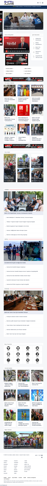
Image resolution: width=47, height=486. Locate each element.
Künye (9, 477)
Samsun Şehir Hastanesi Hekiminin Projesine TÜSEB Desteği (27, 6)
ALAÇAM (5, 473)
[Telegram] (41, 457)
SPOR (5, 471)
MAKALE (15, 469)
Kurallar (20, 477)
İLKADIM (15, 466)
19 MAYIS (16, 460)
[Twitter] (36, 455)
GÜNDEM (5, 460)
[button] (16, 451)
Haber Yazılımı (26, 454)
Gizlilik (24, 477)
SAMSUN (15, 471)
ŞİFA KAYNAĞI (27, 469)
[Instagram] (40, 455)
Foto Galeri (7, 152)
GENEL (15, 473)
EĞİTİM (5, 468)
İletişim (5, 477)
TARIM (25, 460)
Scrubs (25, 471)
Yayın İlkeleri (14, 477)
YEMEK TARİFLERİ (27, 466)
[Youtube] (41, 455)
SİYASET (5, 466)
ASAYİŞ (5, 462)
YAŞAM (25, 462)
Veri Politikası (6, 479)
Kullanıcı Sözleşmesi (31, 477)
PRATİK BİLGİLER (27, 468)
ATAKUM (15, 464)
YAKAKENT (16, 462)
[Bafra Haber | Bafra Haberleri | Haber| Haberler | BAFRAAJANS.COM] (9, 2)
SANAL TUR (26, 464)
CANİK (15, 468)
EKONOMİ (6, 464)
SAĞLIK (5, 469)
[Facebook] (38, 455)
